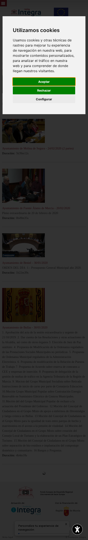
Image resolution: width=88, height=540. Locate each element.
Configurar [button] (44, 99)
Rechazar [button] (44, 90)
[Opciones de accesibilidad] (77, 529)
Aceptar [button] (44, 81)
